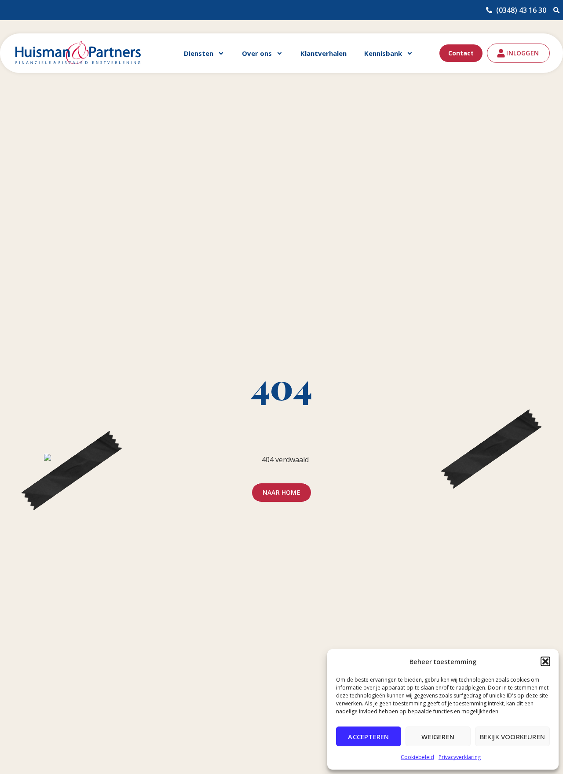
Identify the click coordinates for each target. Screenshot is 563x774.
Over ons (257, 53)
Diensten (198, 53)
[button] (545, 661)
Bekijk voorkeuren (512, 736)
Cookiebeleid (417, 757)
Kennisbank (383, 53)
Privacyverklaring (460, 757)
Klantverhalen (323, 53)
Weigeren (437, 736)
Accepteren (368, 736)
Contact (461, 53)
